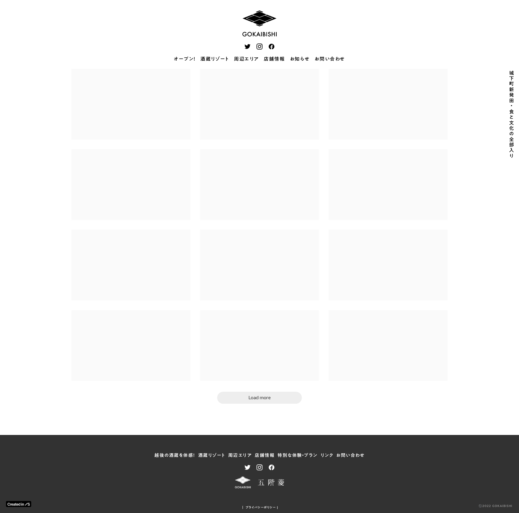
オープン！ (185, 59)
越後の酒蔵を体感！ (174, 455)
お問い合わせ (329, 59)
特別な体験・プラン (297, 455)
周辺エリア (246, 59)
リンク (326, 455)
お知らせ (300, 59)
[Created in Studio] (18, 504)
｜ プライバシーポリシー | (259, 507)
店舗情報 (274, 59)
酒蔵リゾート (214, 59)
